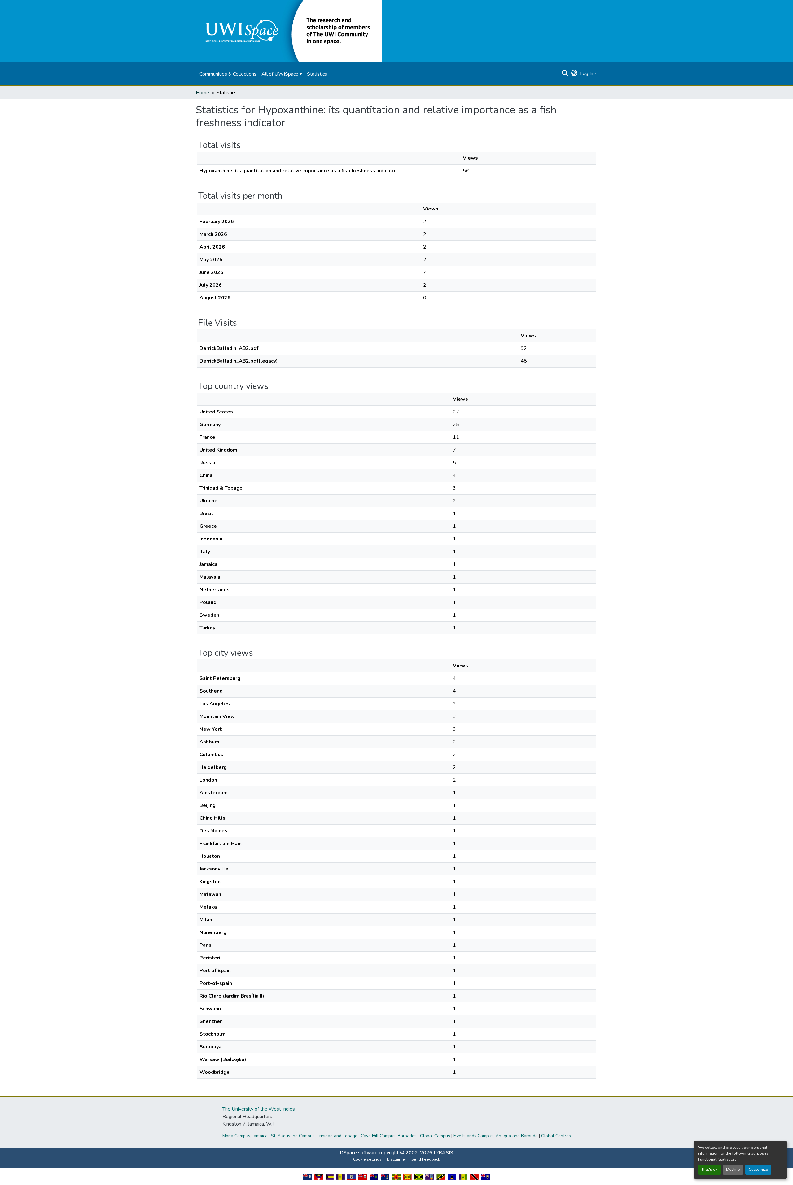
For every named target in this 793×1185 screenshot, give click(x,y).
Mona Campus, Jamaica (245, 1136)
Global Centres (556, 1136)
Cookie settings (367, 1159)
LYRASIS (443, 1152)
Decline (733, 1169)
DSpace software (359, 1152)
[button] (289, 30)
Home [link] (202, 92)
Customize (758, 1169)
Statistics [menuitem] (317, 74)
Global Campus (435, 1136)
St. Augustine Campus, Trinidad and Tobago (314, 1136)
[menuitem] (281, 74)
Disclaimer (396, 1159)
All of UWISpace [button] (279, 74)
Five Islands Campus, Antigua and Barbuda (495, 1136)
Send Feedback (425, 1159)
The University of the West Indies (258, 1109)
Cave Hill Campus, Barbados (389, 1136)
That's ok (709, 1169)
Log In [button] (587, 73)
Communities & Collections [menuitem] (227, 74)
